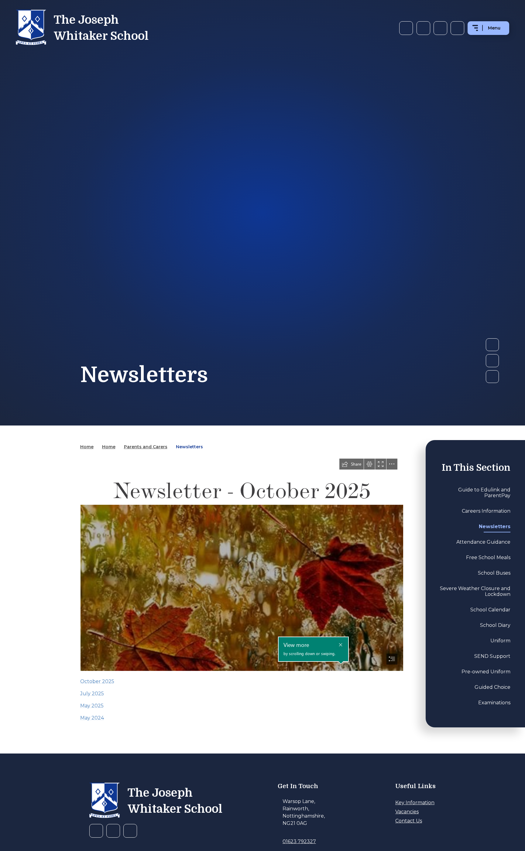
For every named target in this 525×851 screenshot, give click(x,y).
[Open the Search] (457, 28)
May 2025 (92, 706)
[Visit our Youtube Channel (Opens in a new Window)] (423, 28)
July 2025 (92, 693)
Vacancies (407, 812)
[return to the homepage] (31, 28)
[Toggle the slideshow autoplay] (492, 376)
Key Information (414, 802)
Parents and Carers (145, 446)
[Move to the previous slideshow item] (492, 360)
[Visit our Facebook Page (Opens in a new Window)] (406, 28)
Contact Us (408, 821)
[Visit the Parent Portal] (440, 28)
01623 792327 (299, 841)
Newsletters (189, 446)
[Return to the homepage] (104, 801)
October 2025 (97, 681)
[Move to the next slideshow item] (492, 344)
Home (87, 446)
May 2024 (92, 718)
